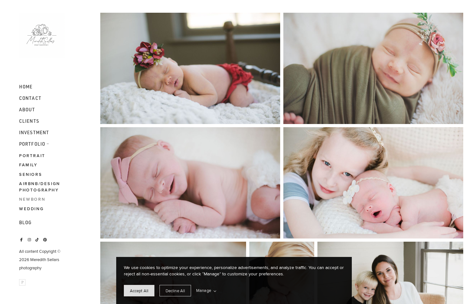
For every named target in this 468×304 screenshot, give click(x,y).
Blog (25, 222)
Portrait (32, 156)
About (27, 110)
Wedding (31, 209)
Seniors (30, 174)
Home (25, 87)
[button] (48, 143)
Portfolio (32, 144)
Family (28, 165)
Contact (30, 98)
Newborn (32, 199)
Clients (29, 121)
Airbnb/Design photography (39, 187)
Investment (34, 132)
